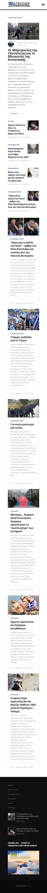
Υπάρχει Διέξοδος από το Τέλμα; (21, 338)
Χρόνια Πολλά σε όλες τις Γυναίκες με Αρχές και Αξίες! (16, 129)
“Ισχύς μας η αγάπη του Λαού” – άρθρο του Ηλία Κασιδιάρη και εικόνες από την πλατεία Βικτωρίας (23, 249)
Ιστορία (11, 121)
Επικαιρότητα (33, 43)
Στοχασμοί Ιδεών (14, 192)
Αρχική (10, 785)
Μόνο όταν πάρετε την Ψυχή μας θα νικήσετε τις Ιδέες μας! (16, 176)
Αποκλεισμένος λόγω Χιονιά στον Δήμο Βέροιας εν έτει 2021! (18, 152)
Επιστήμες (11, 807)
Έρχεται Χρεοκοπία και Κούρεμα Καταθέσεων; (22, 625)
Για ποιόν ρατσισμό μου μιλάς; (22, 426)
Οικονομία (14, 511)
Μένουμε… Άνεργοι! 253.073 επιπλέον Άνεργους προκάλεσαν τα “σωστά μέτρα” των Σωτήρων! (22, 523)
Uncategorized (14, 145)
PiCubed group (21, 886)
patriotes (23, 43)
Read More (14, 113)
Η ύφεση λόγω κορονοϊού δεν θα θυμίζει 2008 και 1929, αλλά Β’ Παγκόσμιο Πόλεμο (23, 704)
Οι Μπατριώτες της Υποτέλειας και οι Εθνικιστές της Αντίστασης (22, 55)
